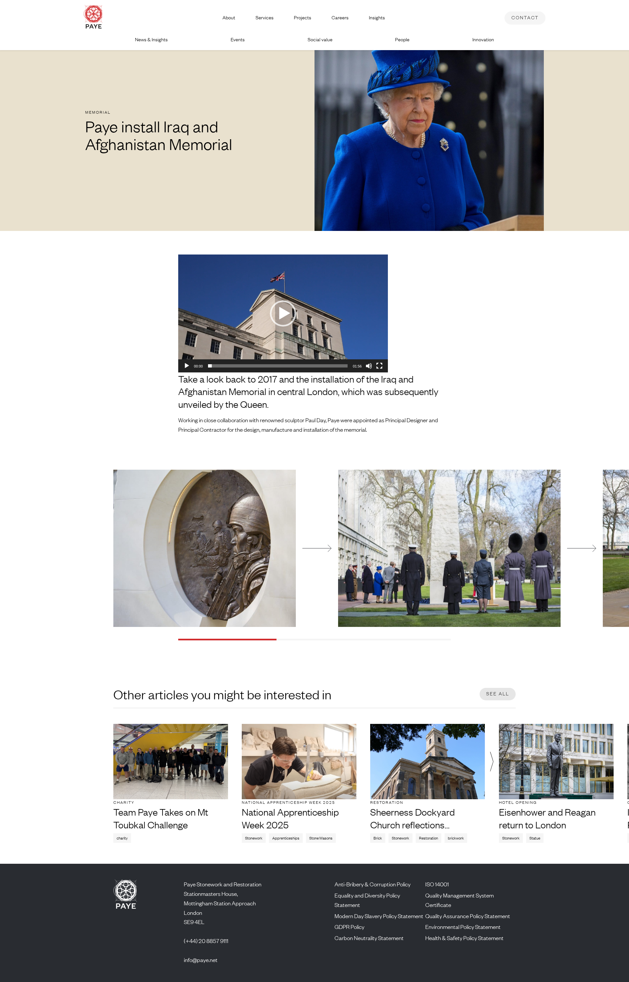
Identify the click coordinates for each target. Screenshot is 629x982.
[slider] (278, 366)
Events (238, 39)
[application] (283, 313)
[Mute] (369, 366)
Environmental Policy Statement (463, 926)
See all (497, 693)
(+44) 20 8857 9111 (206, 940)
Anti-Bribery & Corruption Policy (372, 884)
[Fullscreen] (379, 366)
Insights (377, 17)
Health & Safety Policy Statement (464, 937)
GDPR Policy (349, 926)
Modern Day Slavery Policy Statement (378, 915)
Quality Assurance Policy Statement (467, 915)
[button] (283, 313)
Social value (320, 39)
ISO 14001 (437, 884)
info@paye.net (201, 959)
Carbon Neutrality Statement (369, 937)
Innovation (483, 39)
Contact (525, 17)
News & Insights (151, 39)
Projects (302, 17)
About (228, 17)
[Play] (186, 366)
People (402, 39)
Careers (340, 17)
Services (265, 17)
